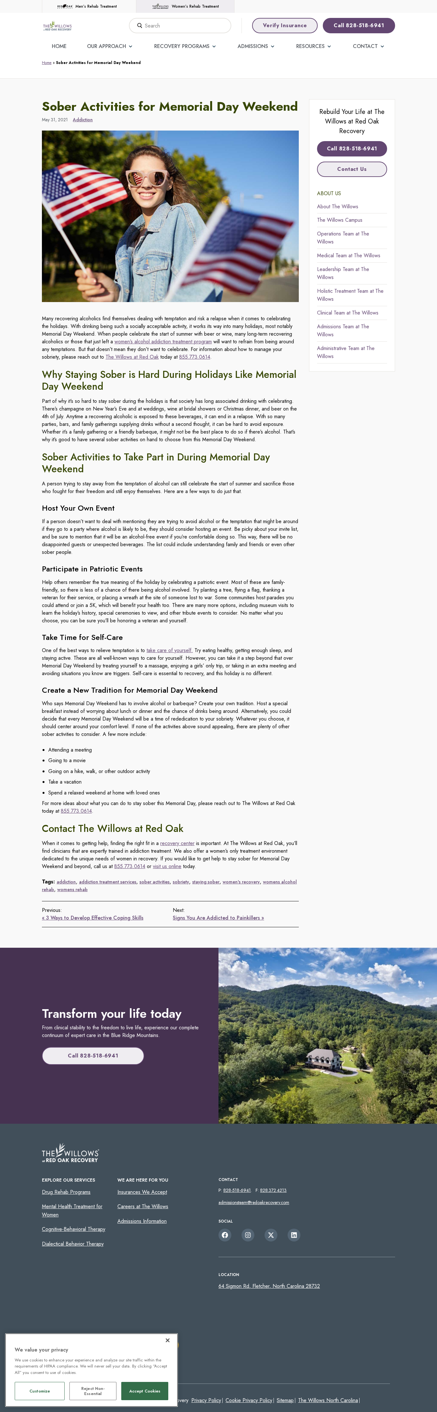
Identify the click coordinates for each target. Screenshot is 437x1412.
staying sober (205, 882)
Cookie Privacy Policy (249, 1400)
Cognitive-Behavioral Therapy (73, 1229)
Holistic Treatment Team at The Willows (350, 295)
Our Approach (106, 46)
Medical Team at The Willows (348, 255)
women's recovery (241, 882)
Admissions (253, 46)
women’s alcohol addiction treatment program (163, 341)
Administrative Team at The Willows (346, 352)
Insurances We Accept (142, 1192)
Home (59, 46)
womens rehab (72, 889)
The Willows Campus (339, 220)
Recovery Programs (182, 46)
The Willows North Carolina (328, 1400)
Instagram (248, 1235)
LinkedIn (294, 1235)
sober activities (154, 882)
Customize (39, 1391)
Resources (310, 46)
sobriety (181, 882)
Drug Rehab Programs (66, 1192)
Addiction (83, 119)
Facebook (225, 1235)
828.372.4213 (273, 1190)
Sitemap (285, 1400)
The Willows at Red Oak (132, 357)
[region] (91, 1370)
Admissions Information (142, 1221)
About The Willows (337, 206)
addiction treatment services (107, 882)
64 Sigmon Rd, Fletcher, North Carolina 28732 (269, 1286)
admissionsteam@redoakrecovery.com (254, 1202)
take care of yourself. (170, 650)
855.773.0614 (194, 357)
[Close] (168, 1340)
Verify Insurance (285, 25)
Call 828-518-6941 (359, 25)
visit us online (167, 866)
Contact (365, 46)
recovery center (177, 843)
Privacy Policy (206, 1400)
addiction (66, 882)
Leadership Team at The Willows (343, 273)
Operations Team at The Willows (343, 238)
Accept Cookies (145, 1391)
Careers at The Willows (142, 1206)
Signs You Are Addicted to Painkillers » (218, 917)
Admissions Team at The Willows (343, 331)
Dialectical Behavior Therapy (73, 1244)
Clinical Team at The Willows (347, 312)
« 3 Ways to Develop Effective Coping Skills (92, 917)
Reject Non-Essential (93, 1391)
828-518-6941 (237, 1190)
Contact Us (352, 169)
